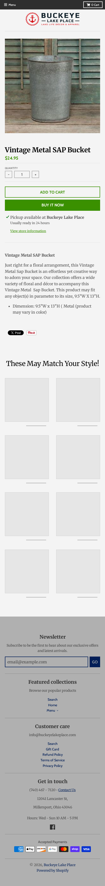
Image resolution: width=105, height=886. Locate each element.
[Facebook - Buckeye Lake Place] (52, 827)
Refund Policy (52, 754)
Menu (51, 710)
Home (52, 705)
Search (53, 699)
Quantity (11, 168)
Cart (95, 5)
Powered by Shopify (53, 870)
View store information (28, 231)
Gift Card (52, 749)
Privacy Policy (53, 766)
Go (95, 662)
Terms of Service (53, 760)
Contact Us (67, 790)
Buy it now (53, 205)
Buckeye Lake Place (59, 865)
